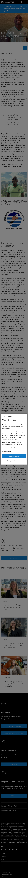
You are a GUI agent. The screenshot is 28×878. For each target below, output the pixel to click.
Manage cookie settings (14, 461)
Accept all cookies (14, 456)
